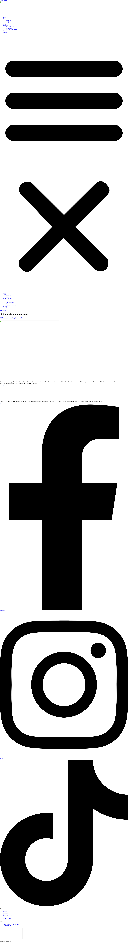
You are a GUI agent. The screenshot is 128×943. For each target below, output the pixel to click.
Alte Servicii (6, 25)
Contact (5, 32)
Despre (4, 18)
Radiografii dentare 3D (11, 29)
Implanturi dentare (7, 22)
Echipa (7, 21)
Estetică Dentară (10, 26)
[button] (64, 162)
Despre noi (8, 20)
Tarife (4, 24)
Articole (5, 30)
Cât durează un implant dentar (12, 318)
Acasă (4, 17)
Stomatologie (9, 28)
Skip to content (3, 0)
